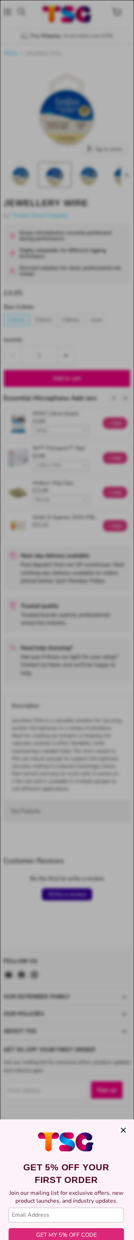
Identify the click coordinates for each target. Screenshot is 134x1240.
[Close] (123, 1130)
